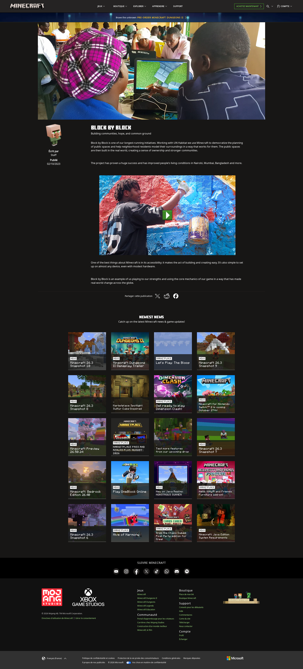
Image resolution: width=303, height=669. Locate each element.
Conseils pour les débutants (191, 607)
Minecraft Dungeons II (147, 598)
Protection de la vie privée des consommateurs (138, 658)
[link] (116, 571)
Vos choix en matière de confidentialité (149, 662)
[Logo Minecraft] (27, 6)
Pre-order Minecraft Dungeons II (160, 17)
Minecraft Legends (145, 605)
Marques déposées (191, 658)
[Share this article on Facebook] (175, 296)
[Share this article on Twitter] (157, 296)
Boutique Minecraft (187, 598)
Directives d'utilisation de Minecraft (57, 618)
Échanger (183, 639)
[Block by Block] (167, 215)
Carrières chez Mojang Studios (150, 622)
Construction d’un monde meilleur (152, 626)
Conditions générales (171, 658)
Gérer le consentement (85, 618)
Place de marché (186, 594)
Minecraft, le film (144, 630)
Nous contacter (186, 626)
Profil (181, 635)
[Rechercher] (270, 6)
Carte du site (184, 618)
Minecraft (141, 594)
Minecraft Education (146, 609)
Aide (181, 611)
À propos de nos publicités (93, 662)
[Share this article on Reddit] (166, 296)
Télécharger (184, 622)
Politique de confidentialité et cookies (98, 658)
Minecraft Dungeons (146, 602)
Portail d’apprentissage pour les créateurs (155, 618)
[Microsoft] (235, 658)
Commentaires (185, 615)
